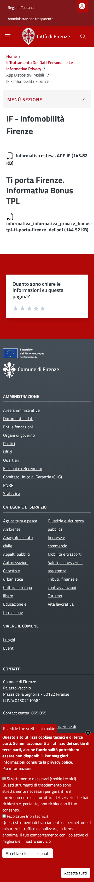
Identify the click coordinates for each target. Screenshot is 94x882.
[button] (83, 36)
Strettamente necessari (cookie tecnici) (41, 779)
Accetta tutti (75, 873)
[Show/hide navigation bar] (8, 36)
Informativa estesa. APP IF (43, 155)
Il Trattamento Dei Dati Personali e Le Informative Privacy (39, 65)
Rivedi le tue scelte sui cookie (29, 728)
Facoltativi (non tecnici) (27, 816)
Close (88, 732)
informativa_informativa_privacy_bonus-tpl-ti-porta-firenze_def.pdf (49, 226)
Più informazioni (16, 768)
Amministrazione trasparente (30, 18)
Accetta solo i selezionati (28, 853)
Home (11, 56)
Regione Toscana (21, 7)
